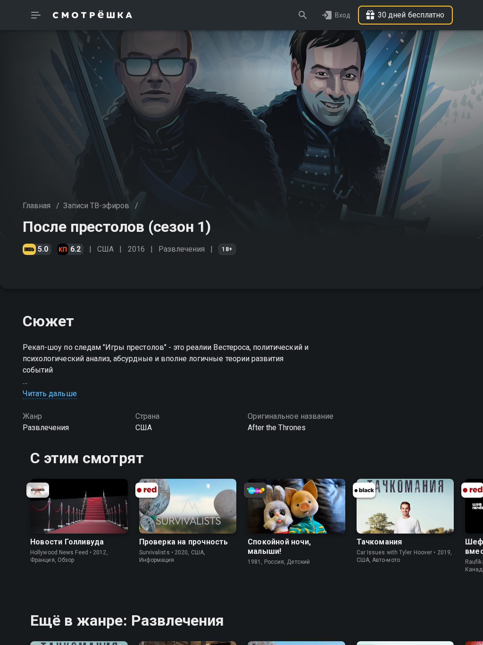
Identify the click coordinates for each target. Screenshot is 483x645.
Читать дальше (50, 393)
